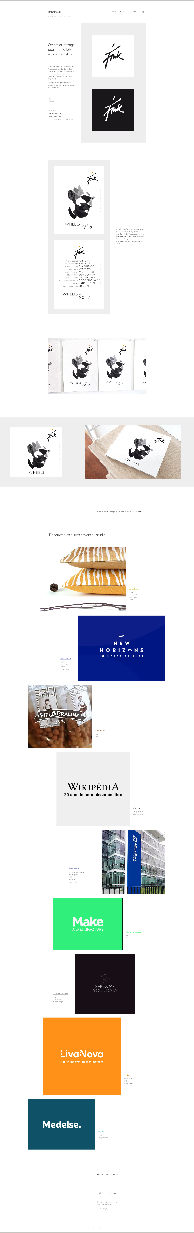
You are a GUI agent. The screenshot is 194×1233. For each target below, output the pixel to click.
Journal (133, 12)
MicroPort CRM (74, 869)
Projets (113, 12)
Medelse (101, 1132)
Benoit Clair (54, 11)
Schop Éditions (134, 589)
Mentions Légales (102, 1209)
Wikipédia (136, 808)
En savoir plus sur (107, 1174)
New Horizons (65, 658)
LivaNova (127, 1075)
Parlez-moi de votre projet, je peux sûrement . (119, 511)
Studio (123, 12)
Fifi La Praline (100, 731)
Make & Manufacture (133, 932)
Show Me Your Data (60, 993)
